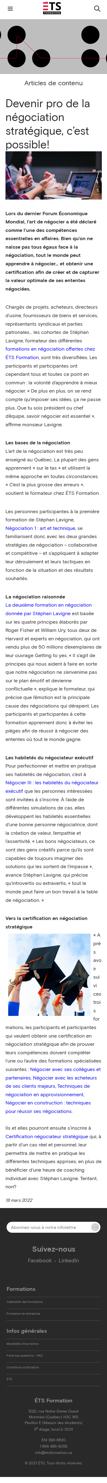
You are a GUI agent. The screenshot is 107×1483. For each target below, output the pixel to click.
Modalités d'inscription (23, 1344)
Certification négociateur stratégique (46, 1136)
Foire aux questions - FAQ (25, 1355)
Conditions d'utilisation (23, 1367)
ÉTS (9, 1379)
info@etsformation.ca (53, 1452)
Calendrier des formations (25, 1302)
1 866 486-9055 (53, 1446)
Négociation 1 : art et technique (40, 528)
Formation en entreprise (23, 1314)
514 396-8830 (53, 1440)
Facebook (40, 1260)
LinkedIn (69, 1260)
